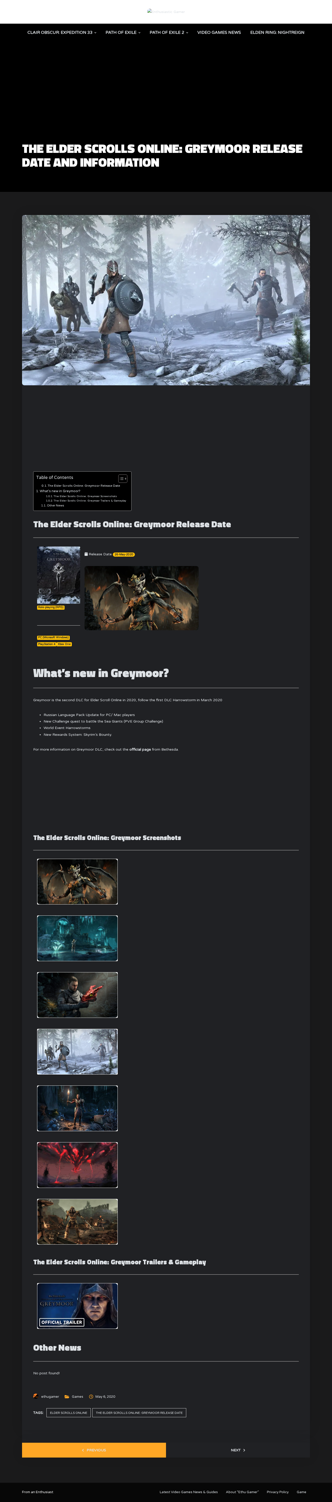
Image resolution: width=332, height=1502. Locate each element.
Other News (55, 505)
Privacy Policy (278, 1492)
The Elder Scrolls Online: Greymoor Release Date (84, 485)
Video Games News (219, 32)
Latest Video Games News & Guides (189, 1492)
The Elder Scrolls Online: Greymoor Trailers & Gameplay (89, 500)
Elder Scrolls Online (68, 1413)
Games (77, 1397)
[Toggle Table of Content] (120, 478)
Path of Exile (121, 32)
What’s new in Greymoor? (60, 491)
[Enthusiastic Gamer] (166, 11)
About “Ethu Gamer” (242, 1492)
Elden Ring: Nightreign (277, 32)
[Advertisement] (166, 103)
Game (301, 1492)
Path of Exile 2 (167, 32)
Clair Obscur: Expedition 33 (60, 32)
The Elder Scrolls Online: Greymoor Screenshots (85, 496)
